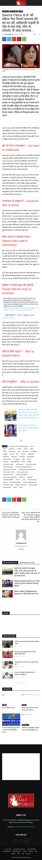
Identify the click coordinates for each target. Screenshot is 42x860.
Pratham (5, 461)
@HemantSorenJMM (10, 308)
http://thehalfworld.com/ (21, 546)
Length (5, 454)
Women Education (15, 482)
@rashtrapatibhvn (24, 308)
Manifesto (6, 456)
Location (23, 454)
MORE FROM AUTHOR (26, 563)
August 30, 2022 (9, 318)
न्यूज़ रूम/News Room (19, 849)
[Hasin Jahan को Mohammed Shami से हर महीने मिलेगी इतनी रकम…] (7, 593)
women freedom (8, 485)
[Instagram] (16, 552)
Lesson (12, 454)
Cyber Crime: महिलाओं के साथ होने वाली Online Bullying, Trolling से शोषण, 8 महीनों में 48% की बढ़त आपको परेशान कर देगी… (30, 517)
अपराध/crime (11, 8)
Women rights (33, 485)
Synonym (30, 477)
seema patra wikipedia (10, 477)
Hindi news (12, 451)
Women (5, 482)
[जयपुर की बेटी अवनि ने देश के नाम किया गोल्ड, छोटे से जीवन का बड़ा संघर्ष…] (7, 664)
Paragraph (16, 459)
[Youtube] (30, 552)
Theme (18, 479)
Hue (19, 451)
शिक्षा (36, 851)
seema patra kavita (9, 472)
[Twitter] (25, 552)
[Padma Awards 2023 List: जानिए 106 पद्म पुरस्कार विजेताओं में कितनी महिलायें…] (7, 583)
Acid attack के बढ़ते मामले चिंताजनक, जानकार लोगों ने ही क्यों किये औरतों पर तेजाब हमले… (11, 515)
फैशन (18, 854)
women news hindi (20, 485)
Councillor (11, 449)
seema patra (19, 464)
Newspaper (30, 456)
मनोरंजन (24, 705)
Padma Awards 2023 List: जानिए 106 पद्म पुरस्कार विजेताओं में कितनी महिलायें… (28, 428)
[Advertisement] (21, 121)
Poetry (29, 459)
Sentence (22, 477)
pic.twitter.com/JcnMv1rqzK (23, 310)
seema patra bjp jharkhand (23, 467)
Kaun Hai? (25, 451)
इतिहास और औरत (16, 851)
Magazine (31, 454)
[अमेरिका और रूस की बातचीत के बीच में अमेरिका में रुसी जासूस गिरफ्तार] (7, 644)
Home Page (8, 849)
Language (34, 451)
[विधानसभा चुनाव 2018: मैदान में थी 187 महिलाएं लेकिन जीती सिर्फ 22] (7, 654)
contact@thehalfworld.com (25, 827)
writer (21, 487)
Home (4, 8)
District (26, 449)
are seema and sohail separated (18, 446)
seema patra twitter (21, 474)
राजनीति (20, 11)
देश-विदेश (31, 851)
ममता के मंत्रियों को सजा (8, 708)
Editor (32, 449)
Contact (28, 854)
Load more (20, 682)
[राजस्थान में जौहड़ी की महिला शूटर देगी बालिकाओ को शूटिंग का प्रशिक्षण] (7, 675)
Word (15, 487)
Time (24, 479)
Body (4, 449)
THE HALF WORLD (8, 479)
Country (19, 449)
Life (17, 454)
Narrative (22, 456)
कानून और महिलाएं (13, 11)
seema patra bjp (8, 467)
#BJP (33, 300)
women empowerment (30, 482)
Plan (23, 459)
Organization (7, 459)
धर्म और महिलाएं (6, 851)
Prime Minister (15, 461)
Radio (23, 461)
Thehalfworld (8, 34)
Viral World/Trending (7, 573)
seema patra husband (9, 469)
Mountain (14, 456)
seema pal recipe (8, 464)
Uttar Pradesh (32, 479)
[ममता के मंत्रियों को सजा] (11, 700)
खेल (3, 596)
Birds (31, 446)
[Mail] (21, 552)
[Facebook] (12, 552)
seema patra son (8, 474)
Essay (4, 451)
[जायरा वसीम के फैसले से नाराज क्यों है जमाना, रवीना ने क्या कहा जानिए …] (31, 700)
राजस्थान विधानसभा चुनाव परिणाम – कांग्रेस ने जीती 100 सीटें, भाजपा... (11, 730)
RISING (29, 461)
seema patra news (22, 472)
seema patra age (31, 464)
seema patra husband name (27, 469)
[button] (39, 3)
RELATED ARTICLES (10, 563)
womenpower (7, 487)
